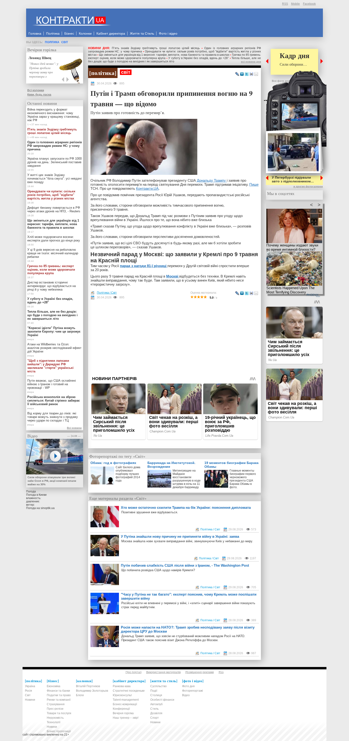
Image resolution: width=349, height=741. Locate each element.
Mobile (295, 3)
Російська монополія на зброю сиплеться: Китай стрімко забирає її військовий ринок (53, 400)
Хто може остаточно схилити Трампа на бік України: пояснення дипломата (186, 507)
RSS (285, 3)
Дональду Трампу (212, 180)
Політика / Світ (107, 292)
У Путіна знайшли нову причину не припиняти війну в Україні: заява (180, 536)
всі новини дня (251, 61)
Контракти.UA (147, 188)
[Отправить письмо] (256, 74)
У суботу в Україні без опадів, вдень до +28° (198, 58)
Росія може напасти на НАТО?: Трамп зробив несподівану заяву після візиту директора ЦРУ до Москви (188, 629)
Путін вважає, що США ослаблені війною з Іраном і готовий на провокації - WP (51, 384)
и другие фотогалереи (308, 186)
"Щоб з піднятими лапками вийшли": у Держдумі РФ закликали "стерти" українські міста (50, 366)
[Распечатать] (251, 74)
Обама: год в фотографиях (113, 463)
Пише (254, 184)
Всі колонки (35, 90)
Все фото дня (281, 80)
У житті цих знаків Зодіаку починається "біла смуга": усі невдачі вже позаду (54, 178)
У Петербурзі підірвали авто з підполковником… (293, 179)
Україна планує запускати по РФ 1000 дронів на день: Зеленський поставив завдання (54, 162)
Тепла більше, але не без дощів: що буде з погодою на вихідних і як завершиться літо (52, 315)
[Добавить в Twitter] (247, 74)
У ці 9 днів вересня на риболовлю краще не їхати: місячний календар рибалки (52, 253)
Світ (64, 42)
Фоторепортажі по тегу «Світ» (117, 456)
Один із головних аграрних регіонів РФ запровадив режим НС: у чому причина (54, 145)
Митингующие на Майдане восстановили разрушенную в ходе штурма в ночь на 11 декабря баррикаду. (187, 479)
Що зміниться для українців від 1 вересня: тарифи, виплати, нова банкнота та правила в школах (164, 54)
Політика (52, 42)
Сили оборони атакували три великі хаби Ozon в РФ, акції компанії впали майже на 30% (52, 481)
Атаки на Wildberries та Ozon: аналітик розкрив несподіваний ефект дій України (54, 348)
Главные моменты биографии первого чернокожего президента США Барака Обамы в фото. (243, 479)
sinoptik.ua (48, 508)
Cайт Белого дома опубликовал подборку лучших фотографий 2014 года (128, 474)
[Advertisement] (174, 338)
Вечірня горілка (41, 49)
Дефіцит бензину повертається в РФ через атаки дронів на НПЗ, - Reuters (53, 209)
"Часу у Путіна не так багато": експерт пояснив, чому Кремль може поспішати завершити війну (188, 596)
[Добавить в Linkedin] (242, 74)
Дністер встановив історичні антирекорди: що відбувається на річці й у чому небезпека (51, 286)
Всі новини (74, 427)
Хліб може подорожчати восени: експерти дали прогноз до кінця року (53, 238)
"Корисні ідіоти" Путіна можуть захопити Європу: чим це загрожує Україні (53, 331)
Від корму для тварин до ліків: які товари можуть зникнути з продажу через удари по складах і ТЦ (52, 417)
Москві (172, 276)
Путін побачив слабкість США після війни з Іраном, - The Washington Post (185, 565)
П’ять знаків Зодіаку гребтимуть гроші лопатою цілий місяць (156, 48)
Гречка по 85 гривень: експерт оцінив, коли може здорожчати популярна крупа (51, 269)
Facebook (309, 3)
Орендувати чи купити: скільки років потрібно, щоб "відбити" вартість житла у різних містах (51, 195)
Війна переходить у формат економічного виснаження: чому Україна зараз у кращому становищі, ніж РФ (53, 115)
